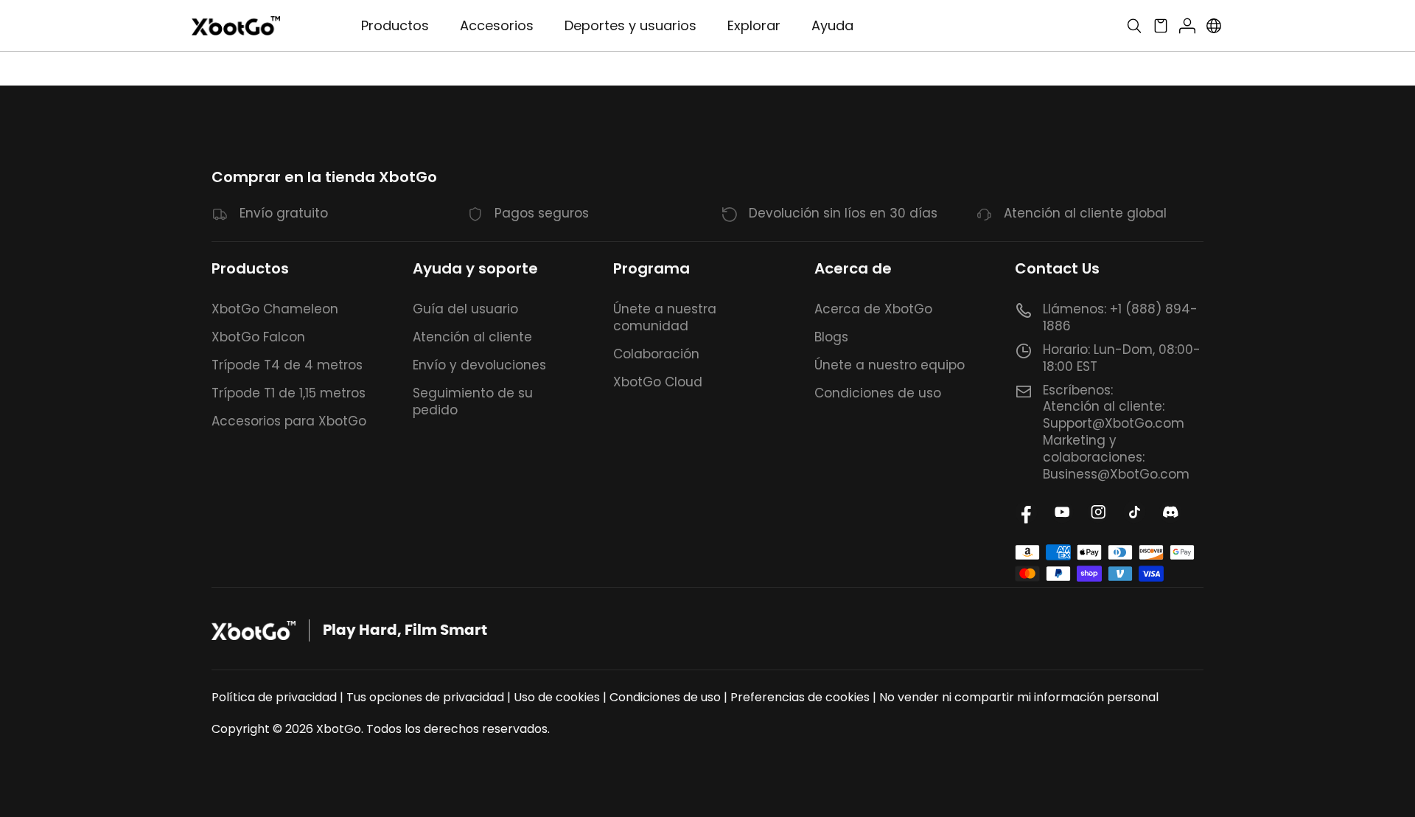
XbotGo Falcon (258, 337)
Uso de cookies (557, 697)
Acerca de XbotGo (873, 309)
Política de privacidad (274, 697)
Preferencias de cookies (800, 697)
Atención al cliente (472, 337)
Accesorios (497, 25)
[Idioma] (1213, 25)
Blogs (831, 337)
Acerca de (853, 268)
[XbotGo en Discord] (1170, 512)
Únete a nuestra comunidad (664, 317)
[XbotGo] (236, 26)
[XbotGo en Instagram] (1098, 512)
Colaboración (656, 354)
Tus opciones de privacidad (425, 697)
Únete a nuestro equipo (889, 365)
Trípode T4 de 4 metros (287, 365)
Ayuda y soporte (475, 268)
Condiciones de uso (877, 393)
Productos (250, 268)
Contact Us (1057, 268)
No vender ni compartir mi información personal (1019, 697)
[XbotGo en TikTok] (1134, 512)
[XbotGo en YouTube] (1062, 512)
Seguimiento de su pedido (473, 401)
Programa (651, 268)
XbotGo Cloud (657, 382)
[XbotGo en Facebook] (1026, 512)
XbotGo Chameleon (275, 309)
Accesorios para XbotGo (289, 421)
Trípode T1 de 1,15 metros (289, 393)
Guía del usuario (465, 309)
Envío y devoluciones (479, 365)
